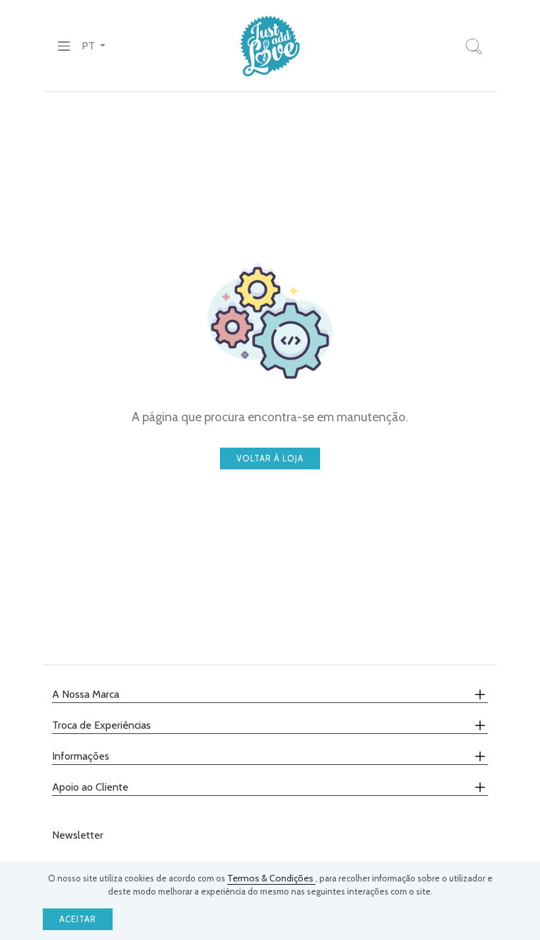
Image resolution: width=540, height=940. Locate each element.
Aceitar (77, 919)
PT (89, 45)
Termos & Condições (271, 878)
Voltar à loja (270, 458)
